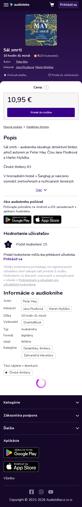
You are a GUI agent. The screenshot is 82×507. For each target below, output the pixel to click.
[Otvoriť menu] (6, 4)
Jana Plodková (25, 67)
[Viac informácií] (46, 87)
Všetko (9, 478)
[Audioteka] (19, 5)
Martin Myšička (44, 67)
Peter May (22, 61)
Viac (39, 190)
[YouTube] (50, 491)
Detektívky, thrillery (37, 127)
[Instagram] (41, 491)
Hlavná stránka (12, 127)
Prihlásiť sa (68, 5)
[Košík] (52, 4)
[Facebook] (31, 491)
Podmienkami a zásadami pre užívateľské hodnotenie (31, 282)
